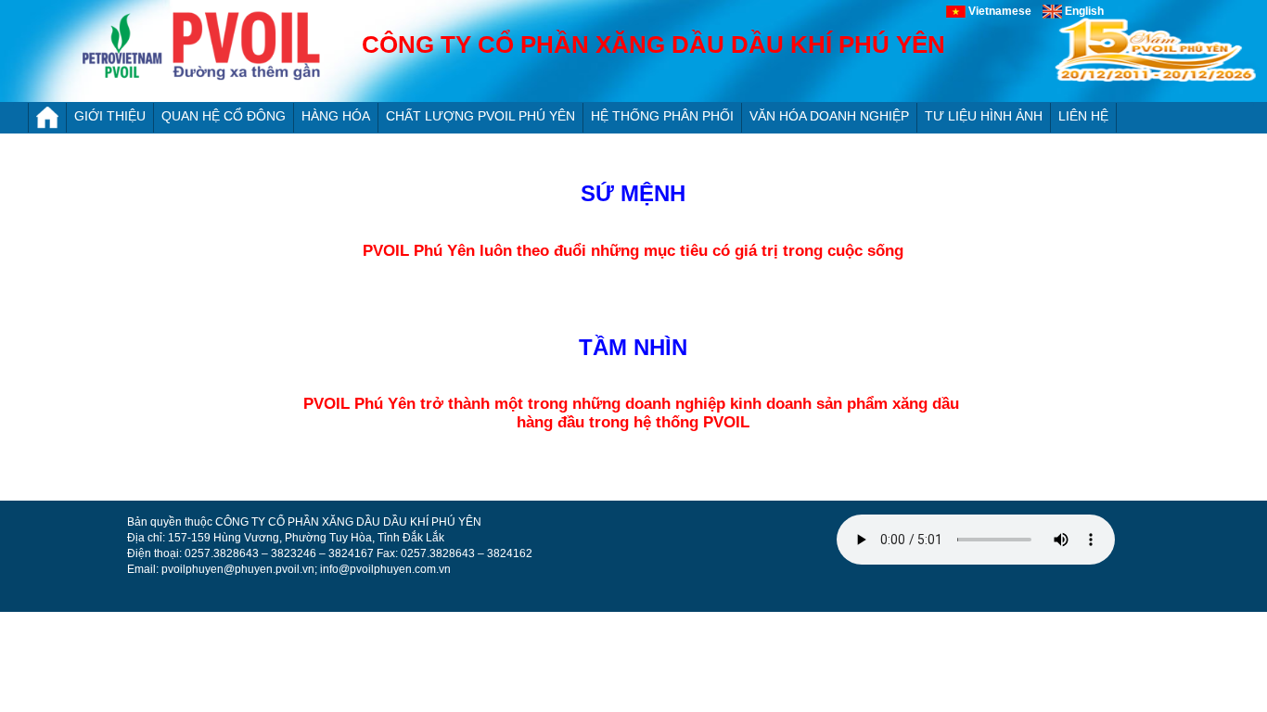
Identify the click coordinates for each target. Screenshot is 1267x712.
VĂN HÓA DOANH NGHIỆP (829, 115)
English (1083, 11)
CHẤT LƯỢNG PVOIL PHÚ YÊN (480, 115)
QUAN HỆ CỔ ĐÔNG (223, 115)
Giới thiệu (110, 115)
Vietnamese (1004, 11)
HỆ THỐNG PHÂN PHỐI (662, 115)
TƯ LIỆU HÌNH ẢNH (984, 115)
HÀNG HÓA (335, 115)
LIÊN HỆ (1083, 115)
